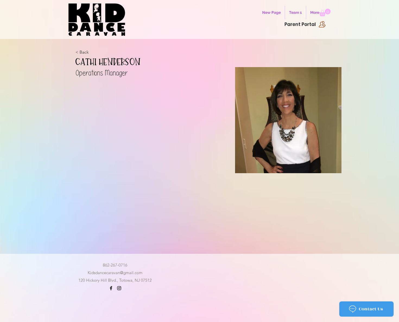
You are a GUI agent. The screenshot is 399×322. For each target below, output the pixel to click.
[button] (325, 12)
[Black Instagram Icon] (119, 288)
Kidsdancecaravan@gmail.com (115, 272)
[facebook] (111, 288)
